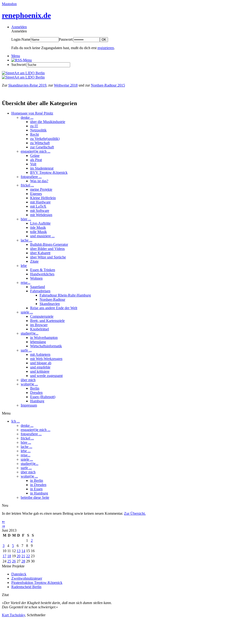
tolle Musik (38, 232)
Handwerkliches (42, 274)
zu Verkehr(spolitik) (45, 139)
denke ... (27, 117)
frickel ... (27, 185)
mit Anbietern (40, 354)
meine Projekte (41, 189)
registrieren (105, 48)
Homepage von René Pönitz (32, 113)
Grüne (35, 156)
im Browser (39, 325)
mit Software (39, 211)
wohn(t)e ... (29, 384)
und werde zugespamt (46, 376)
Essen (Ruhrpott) (42, 397)
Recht (34, 134)
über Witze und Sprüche (48, 257)
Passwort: (66, 39)
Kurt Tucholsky (13, 615)
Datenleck (18, 574)
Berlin (34, 388)
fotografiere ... (31, 177)
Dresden (36, 393)
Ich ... (15, 421)
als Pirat (36, 160)
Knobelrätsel (39, 329)
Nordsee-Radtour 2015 (108, 85)
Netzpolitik (38, 130)
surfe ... (26, 350)
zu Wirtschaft (40, 143)
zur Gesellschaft (42, 147)
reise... (25, 283)
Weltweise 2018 (66, 85)
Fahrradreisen (40, 291)
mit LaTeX (38, 206)
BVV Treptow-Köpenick (49, 172)
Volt (33, 164)
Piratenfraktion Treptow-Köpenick (36, 583)
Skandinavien (50, 304)
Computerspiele (41, 316)
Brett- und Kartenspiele (47, 321)
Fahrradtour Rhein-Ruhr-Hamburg (65, 295)
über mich (28, 380)
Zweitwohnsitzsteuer (26, 578)
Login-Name (20, 39)
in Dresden (38, 485)
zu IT (34, 126)
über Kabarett (40, 253)
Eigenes (36, 194)
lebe (24, 266)
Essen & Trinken (42, 270)
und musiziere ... (42, 236)
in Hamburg (39, 493)
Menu (15, 56)
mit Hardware (40, 202)
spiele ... (27, 312)
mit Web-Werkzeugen (46, 359)
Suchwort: (19, 65)
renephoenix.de (26, 15)
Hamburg (37, 401)
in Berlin (36, 481)
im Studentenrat (41, 168)
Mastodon (9, 4)
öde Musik (38, 227)
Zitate (34, 261)
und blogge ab (40, 363)
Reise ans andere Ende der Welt (53, 308)
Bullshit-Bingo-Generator (49, 244)
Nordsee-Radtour (52, 299)
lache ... (26, 240)
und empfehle (40, 367)
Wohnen (36, 278)
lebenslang (38, 342)
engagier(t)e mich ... (35, 151)
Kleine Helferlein (43, 198)
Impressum (29, 405)
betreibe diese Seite (35, 497)
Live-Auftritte (40, 223)
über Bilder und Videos (47, 249)
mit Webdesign (41, 215)
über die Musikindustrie (47, 122)
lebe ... (26, 451)
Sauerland (37, 287)
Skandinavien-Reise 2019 (27, 85)
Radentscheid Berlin (26, 587)
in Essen (36, 489)
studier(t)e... (29, 333)
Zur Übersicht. (135, 513)
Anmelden (19, 27)
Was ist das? (39, 181)
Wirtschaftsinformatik (46, 346)
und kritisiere (39, 371)
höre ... (26, 219)
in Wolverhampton (44, 338)
